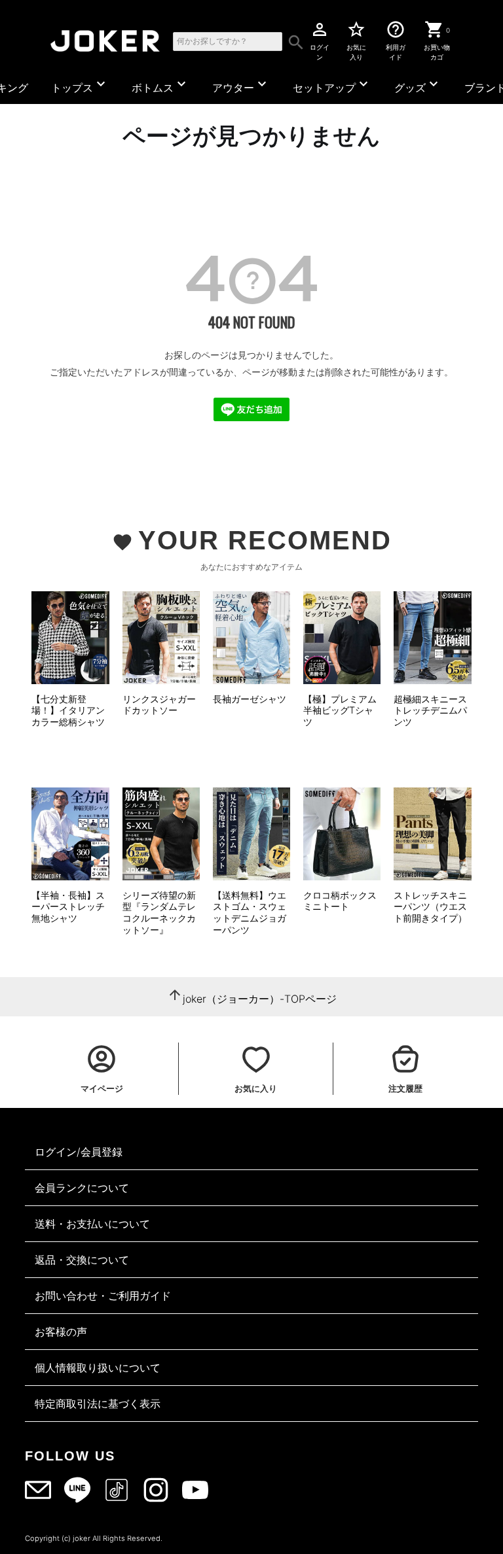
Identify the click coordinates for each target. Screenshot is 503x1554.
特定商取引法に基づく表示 (97, 1403)
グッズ (417, 85)
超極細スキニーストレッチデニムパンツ (430, 710)
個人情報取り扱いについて (97, 1367)
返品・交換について (82, 1259)
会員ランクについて (82, 1187)
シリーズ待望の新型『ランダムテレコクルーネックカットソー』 (159, 912)
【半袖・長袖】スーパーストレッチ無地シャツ (68, 906)
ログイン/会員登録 (78, 1151)
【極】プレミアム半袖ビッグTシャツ (340, 710)
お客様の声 (61, 1331)
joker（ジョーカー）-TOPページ (260, 998)
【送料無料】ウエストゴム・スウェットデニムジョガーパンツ (249, 912)
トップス (80, 85)
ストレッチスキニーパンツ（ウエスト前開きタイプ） (430, 906)
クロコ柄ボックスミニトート (340, 900)
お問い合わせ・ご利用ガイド (103, 1295)
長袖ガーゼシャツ (249, 698)
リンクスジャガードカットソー (159, 704)
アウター (241, 85)
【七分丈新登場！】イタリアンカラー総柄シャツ (68, 710)
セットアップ (332, 85)
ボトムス (160, 85)
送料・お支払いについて (92, 1223)
